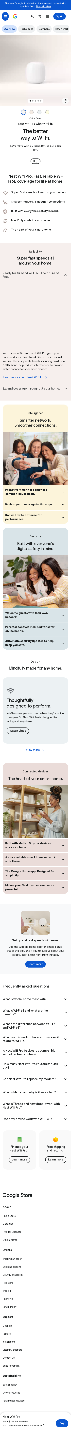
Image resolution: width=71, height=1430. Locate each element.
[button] (33, 16)
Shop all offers (43, 6)
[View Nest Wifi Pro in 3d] (65, 101)
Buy (62, 1423)
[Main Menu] (5, 16)
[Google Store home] (15, 16)
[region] (35, 70)
